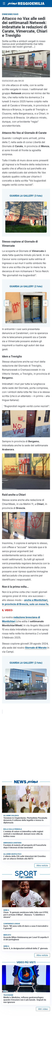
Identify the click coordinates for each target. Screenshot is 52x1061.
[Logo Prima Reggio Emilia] (26, 3)
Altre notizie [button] (42, 865)
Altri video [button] (43, 1009)
